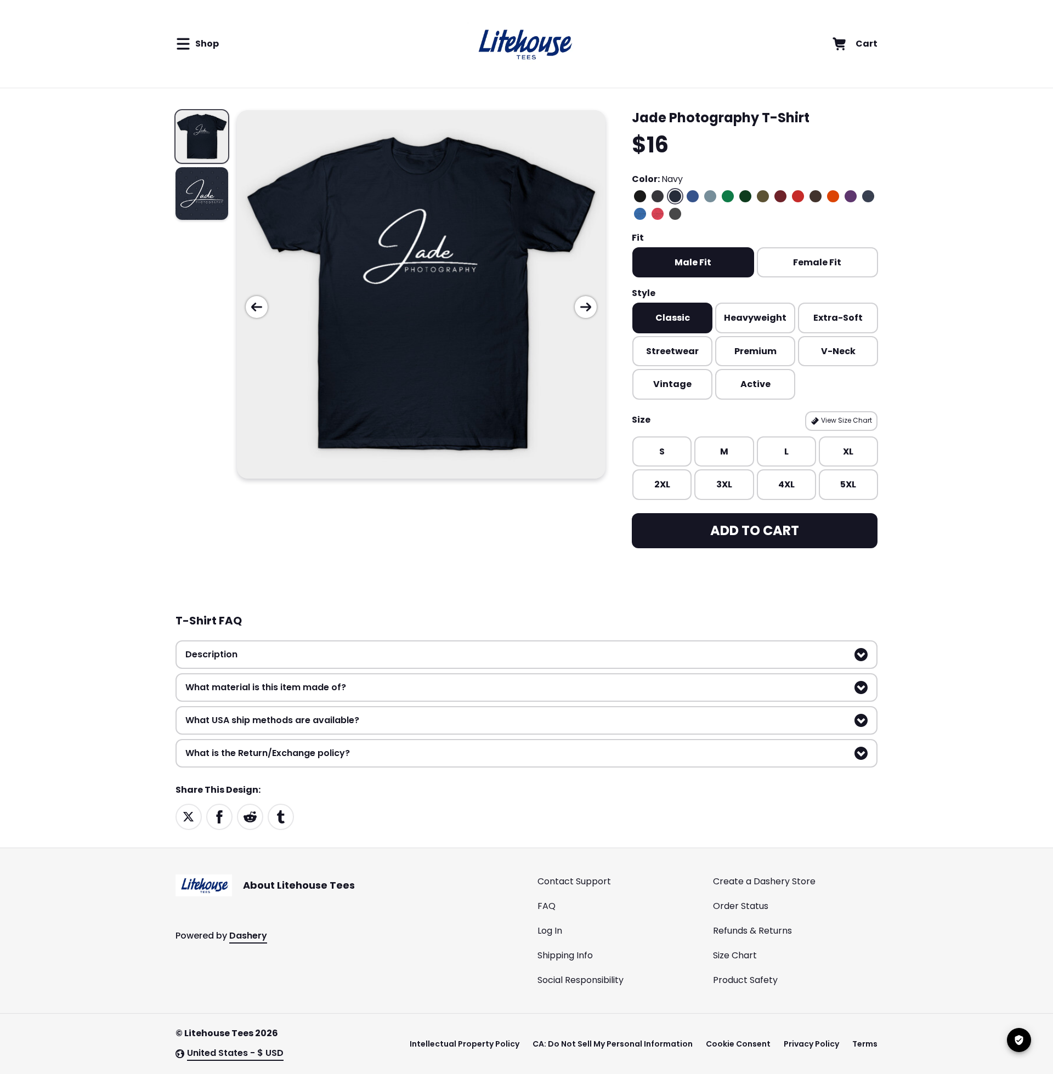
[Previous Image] (256, 307)
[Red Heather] (658, 214)
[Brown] (815, 196)
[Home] (523, 44)
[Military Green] (763, 196)
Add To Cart (754, 530)
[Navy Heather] (868, 196)
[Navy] (675, 196)
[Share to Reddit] (250, 816)
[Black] (640, 196)
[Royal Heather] (640, 214)
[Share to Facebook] (219, 816)
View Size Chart (845, 420)
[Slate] (710, 196)
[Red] (798, 196)
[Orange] (833, 196)
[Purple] (851, 196)
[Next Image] (585, 307)
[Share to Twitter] (189, 816)
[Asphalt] (675, 214)
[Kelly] (728, 196)
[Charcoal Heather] (658, 196)
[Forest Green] (745, 196)
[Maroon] (780, 196)
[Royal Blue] (693, 196)
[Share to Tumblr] (281, 816)
